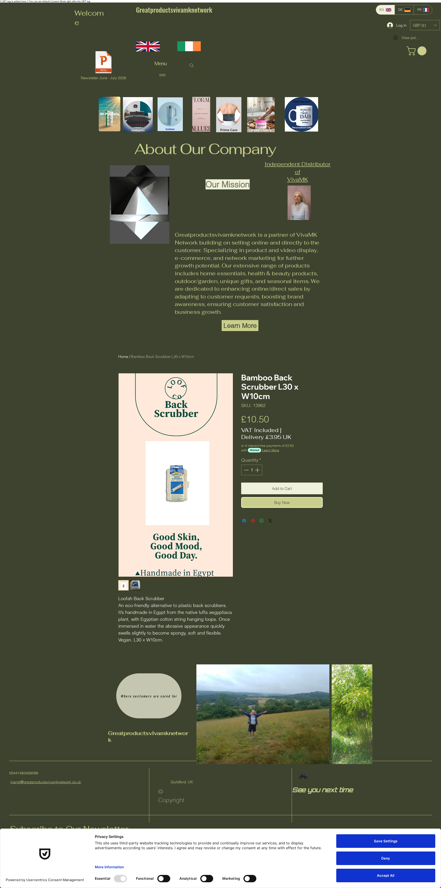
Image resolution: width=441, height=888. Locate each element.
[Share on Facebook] (244, 520)
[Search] (192, 65)
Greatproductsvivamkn (140, 733)
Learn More (270, 450)
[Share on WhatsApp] (261, 520)
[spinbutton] (252, 470)
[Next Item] (362, 714)
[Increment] (258, 470)
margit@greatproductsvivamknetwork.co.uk (45, 782)
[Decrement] (246, 470)
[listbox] (425, 25)
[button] (425, 25)
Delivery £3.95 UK (266, 437)
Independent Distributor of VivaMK (298, 171)
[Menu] (162, 75)
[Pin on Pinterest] (253, 520)
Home (123, 356)
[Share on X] (270, 520)
